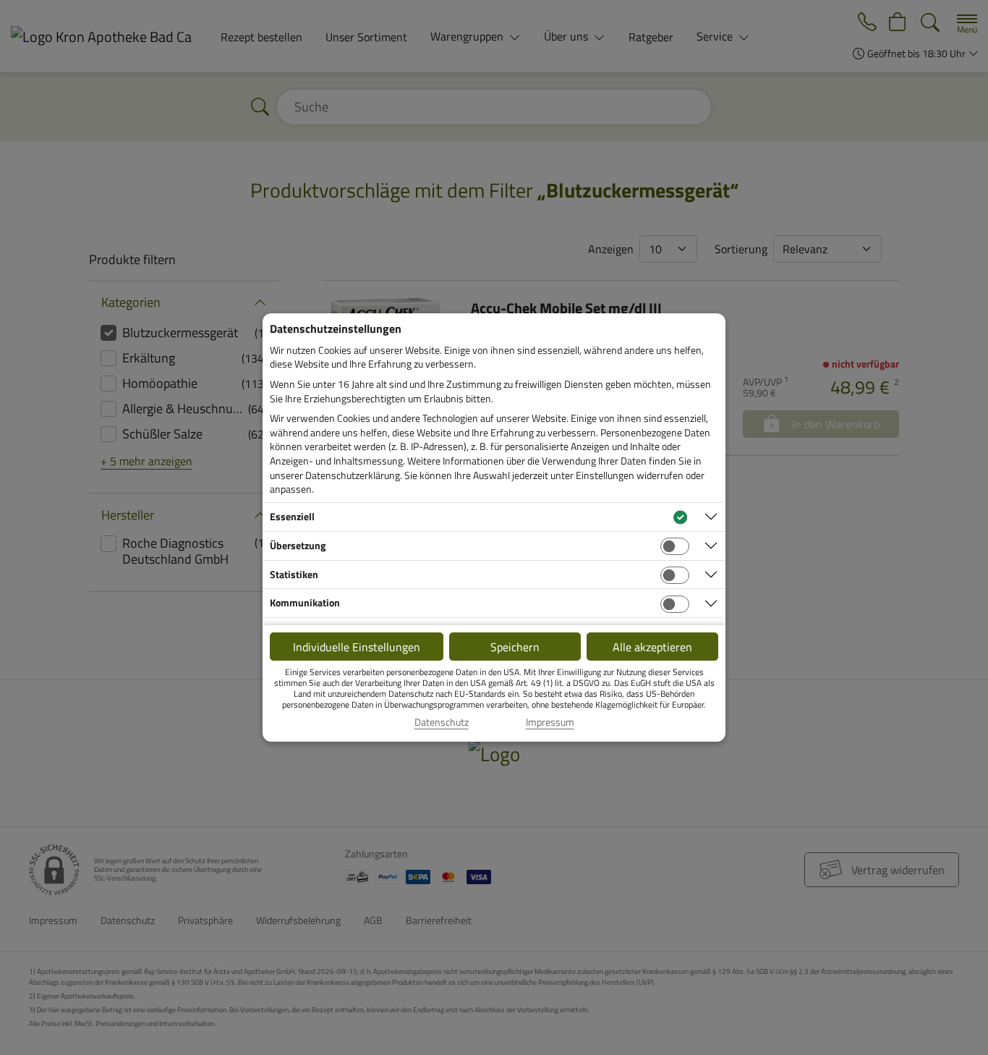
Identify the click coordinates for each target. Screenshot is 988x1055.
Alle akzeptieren (652, 647)
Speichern (515, 647)
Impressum (550, 722)
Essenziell (292, 516)
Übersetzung (297, 545)
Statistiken (294, 574)
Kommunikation (305, 602)
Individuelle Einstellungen (356, 647)
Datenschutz (441, 722)
